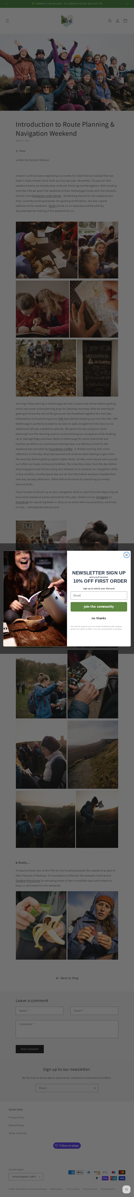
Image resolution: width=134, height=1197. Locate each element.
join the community (99, 606)
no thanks (99, 618)
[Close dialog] (126, 555)
